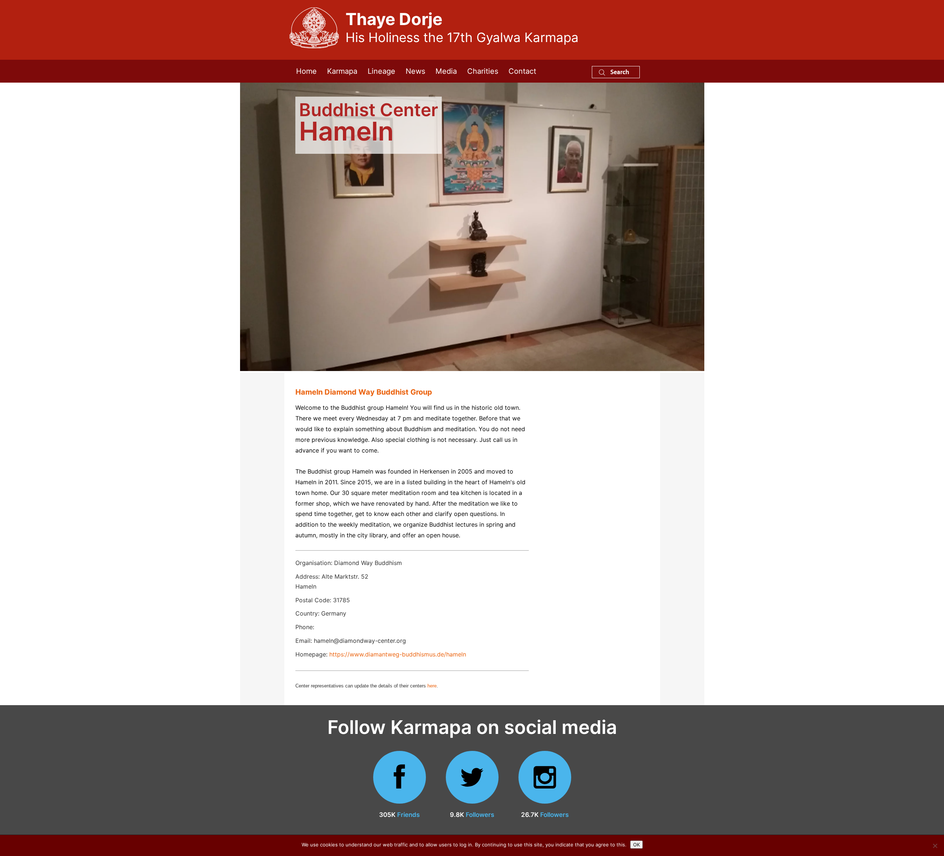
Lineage (381, 71)
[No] (934, 845)
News (415, 71)
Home (306, 71)
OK (636, 845)
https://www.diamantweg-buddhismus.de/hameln (397, 654)
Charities (482, 71)
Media (446, 71)
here (432, 686)
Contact (522, 71)
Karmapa (342, 71)
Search (619, 71)
